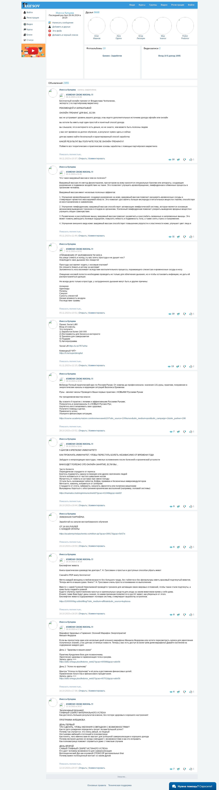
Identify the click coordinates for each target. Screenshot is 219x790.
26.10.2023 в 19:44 (68, 505)
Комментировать (96, 158)
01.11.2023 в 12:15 (68, 365)
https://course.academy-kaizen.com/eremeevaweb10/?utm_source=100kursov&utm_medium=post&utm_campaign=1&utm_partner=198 (122, 418)
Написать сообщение (62, 23)
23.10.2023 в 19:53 (68, 546)
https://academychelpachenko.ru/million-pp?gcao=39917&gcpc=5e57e (92, 534)
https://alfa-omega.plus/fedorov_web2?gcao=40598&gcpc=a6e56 (89, 662)
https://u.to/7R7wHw (78, 346)
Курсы (142, 5)
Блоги (29, 35)
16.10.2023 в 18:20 (68, 613)
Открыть (83, 158)
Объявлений (58, 83)
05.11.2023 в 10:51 (68, 313)
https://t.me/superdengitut (71, 353)
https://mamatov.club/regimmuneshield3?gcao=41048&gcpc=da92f (90, 493)
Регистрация (177, 5)
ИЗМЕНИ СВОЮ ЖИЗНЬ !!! (79, 95)
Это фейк (57, 31)
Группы (153, 5)
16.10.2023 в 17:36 (68, 691)
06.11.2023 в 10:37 (68, 158)
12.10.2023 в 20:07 (68, 768)
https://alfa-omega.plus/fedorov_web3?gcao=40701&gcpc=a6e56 (89, 678)
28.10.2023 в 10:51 (68, 430)
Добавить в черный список (65, 35)
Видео (164, 5)
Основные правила (96, 785)
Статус (30, 40)
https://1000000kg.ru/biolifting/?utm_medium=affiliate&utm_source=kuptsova (94, 601)
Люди (132, 5)
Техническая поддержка (120, 785)
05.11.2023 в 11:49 (68, 236)
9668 (96, 12)
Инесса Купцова (67, 90)
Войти (191, 5)
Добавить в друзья (61, 27)
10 (104, 48)
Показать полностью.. (70, 154)
